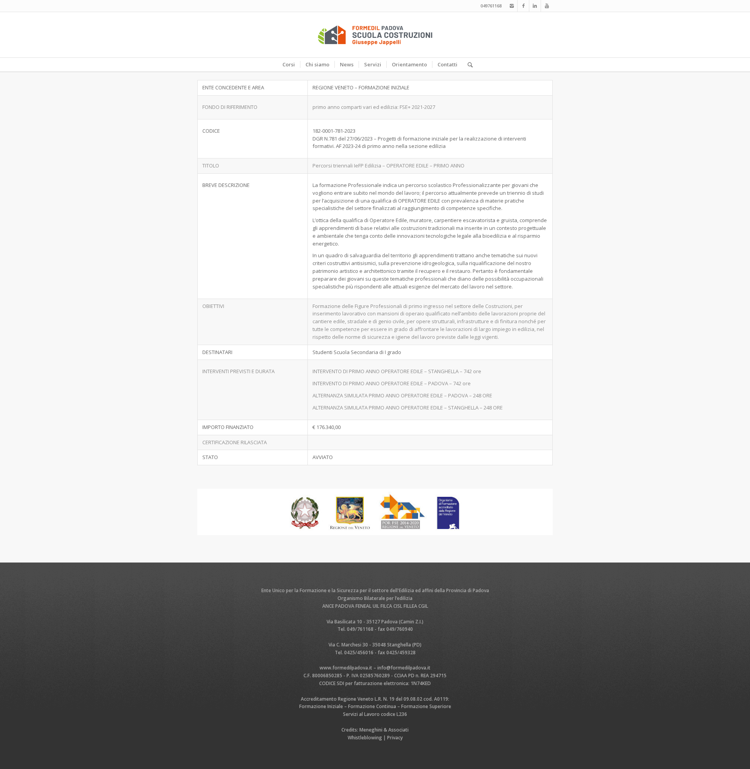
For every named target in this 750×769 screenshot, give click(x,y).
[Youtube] (547, 6)
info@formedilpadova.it (403, 667)
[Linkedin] (535, 6)
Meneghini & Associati (384, 729)
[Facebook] (523, 6)
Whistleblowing (365, 737)
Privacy (395, 737)
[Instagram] (511, 6)
